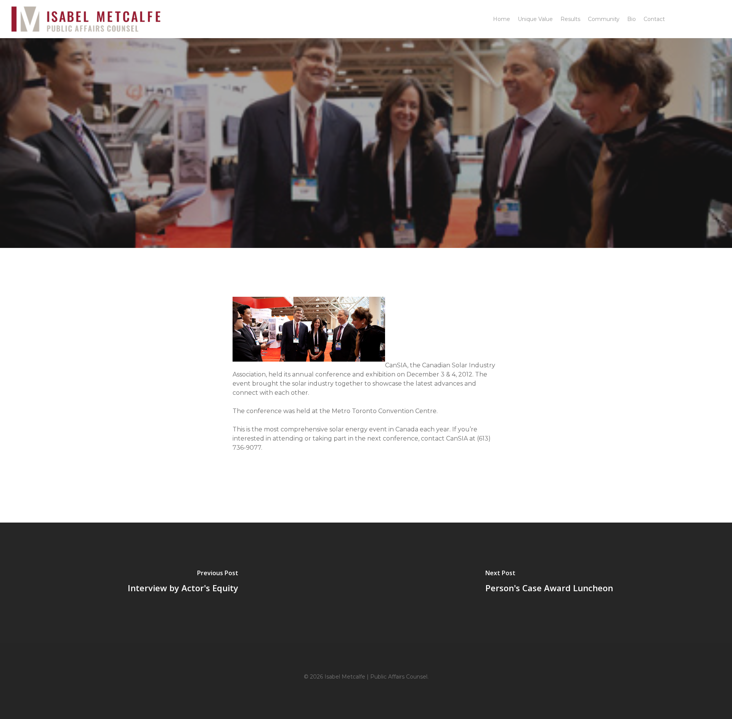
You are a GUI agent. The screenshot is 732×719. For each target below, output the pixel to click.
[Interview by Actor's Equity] (183, 583)
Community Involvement (366, 172)
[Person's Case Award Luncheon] (549, 583)
